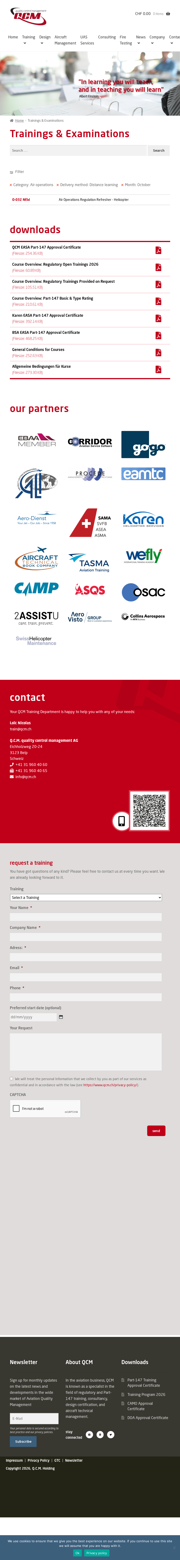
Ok (77, 1553)
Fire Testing (126, 40)
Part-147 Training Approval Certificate (144, 1382)
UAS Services (87, 40)
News (141, 37)
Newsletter (73, 1460)
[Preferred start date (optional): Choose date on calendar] (61, 1017)
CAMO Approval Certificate (140, 1406)
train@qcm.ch (20, 729)
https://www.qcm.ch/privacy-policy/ (110, 1085)
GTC (57, 1460)
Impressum (14, 1460)
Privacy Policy (38, 1460)
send (156, 1130)
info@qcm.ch (25, 776)
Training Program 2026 (146, 1394)
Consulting (107, 37)
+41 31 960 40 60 (31, 764)
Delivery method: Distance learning (89, 184)
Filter (19, 171)
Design (45, 37)
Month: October (137, 184)
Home (13, 37)
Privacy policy (96, 1553)
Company (157, 37)
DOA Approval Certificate (148, 1417)
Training (28, 37)
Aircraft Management (65, 40)
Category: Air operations (33, 184)
